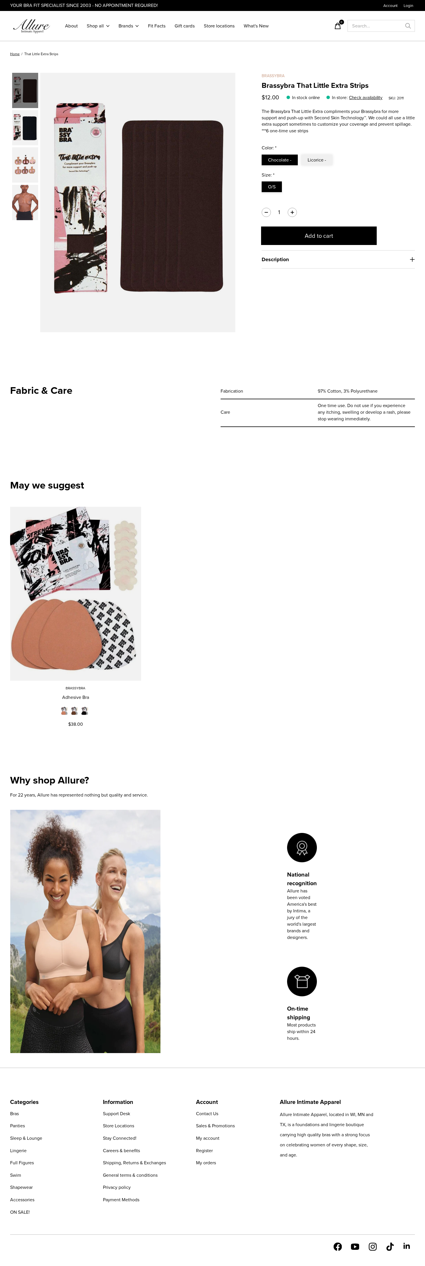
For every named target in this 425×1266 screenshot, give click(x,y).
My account (207, 1138)
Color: (269, 147)
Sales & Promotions (215, 1125)
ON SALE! (20, 1212)
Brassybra (273, 76)
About (71, 25)
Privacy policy (117, 1187)
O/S (272, 186)
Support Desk (116, 1113)
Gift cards (185, 25)
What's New (256, 25)
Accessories (22, 1199)
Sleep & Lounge (26, 1138)
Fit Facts (157, 25)
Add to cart (319, 235)
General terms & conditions (130, 1175)
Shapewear (21, 1187)
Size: (268, 175)
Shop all (95, 25)
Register (204, 1150)
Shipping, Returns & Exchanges (134, 1162)
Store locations (219, 25)
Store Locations (118, 1125)
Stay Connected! (119, 1138)
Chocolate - (279, 160)
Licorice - (317, 160)
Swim (15, 1175)
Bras (14, 1113)
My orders (206, 1162)
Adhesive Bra (75, 697)
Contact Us (207, 1113)
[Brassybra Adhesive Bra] (75, 594)
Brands (126, 25)
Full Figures (22, 1162)
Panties (17, 1125)
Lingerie (18, 1150)
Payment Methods (121, 1199)
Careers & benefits (121, 1150)
